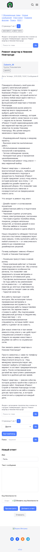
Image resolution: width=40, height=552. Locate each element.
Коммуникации (14, 39)
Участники (18, 18)
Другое (24, 39)
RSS (19, 20)
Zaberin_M (9, 64)
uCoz (20, 549)
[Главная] (7, 4)
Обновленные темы (11, 15)
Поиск (13, 20)
